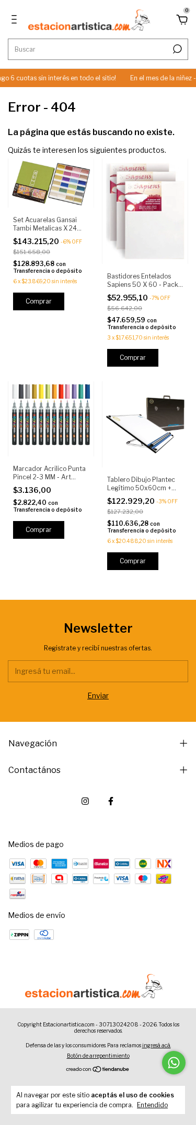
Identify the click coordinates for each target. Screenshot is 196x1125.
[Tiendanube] (98, 1070)
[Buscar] (176, 49)
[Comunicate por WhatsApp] (174, 1062)
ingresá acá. (156, 1045)
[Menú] (16, 20)
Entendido (152, 1105)
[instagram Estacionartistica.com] (85, 801)
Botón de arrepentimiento (98, 1056)
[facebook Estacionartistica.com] (111, 801)
